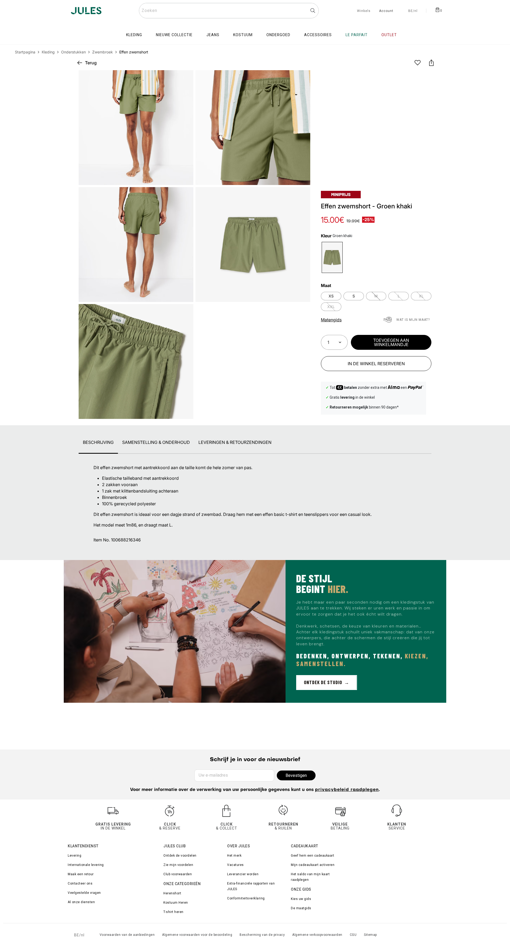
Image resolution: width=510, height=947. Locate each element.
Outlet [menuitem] (389, 35)
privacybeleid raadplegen (347, 790)
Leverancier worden (242, 874)
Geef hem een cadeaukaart (312, 855)
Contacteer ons (80, 883)
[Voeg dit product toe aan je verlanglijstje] (417, 62)
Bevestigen (296, 775)
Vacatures (235, 865)
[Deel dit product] (431, 62)
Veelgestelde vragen (84, 893)
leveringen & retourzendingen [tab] (234, 442)
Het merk (234, 855)
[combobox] (228, 10)
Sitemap (370, 935)
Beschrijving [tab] (98, 442)
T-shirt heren (173, 912)
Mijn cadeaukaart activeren (312, 865)
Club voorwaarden (177, 874)
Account (386, 11)
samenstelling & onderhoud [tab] (156, 442)
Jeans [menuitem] (212, 35)
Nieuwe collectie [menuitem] (174, 35)
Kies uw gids (301, 899)
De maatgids (301, 908)
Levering (74, 855)
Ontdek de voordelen (180, 855)
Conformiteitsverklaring (246, 898)
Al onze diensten (81, 902)
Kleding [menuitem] (134, 35)
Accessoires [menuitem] (318, 35)
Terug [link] (91, 62)
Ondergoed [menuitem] (278, 35)
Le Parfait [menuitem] (357, 35)
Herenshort (172, 893)
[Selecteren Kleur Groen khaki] (332, 257)
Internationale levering (86, 865)
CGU (353, 935)
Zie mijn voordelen (178, 865)
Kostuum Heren (175, 902)
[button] (302, 78)
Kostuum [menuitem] (243, 35)
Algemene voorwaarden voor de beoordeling (197, 935)
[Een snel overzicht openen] (301, 78)
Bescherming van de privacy (262, 935)
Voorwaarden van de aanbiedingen (127, 935)
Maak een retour (81, 874)
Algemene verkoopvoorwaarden (317, 935)
